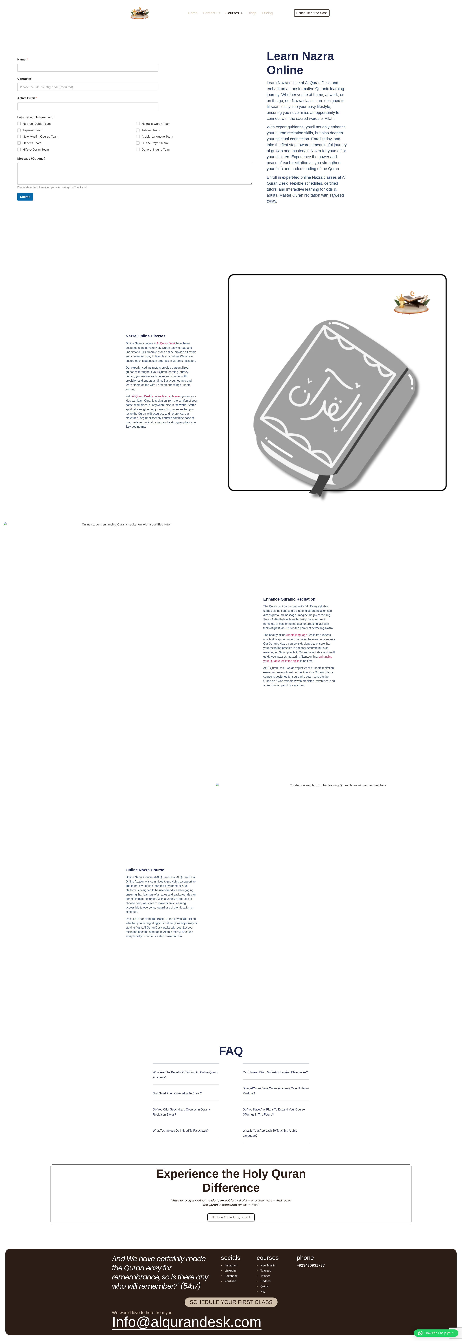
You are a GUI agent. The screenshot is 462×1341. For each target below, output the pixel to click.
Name (22, 59)
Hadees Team (32, 143)
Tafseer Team (151, 130)
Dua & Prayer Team (155, 143)
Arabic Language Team (157, 136)
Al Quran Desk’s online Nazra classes (156, 396)
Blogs (252, 13)
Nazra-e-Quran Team (156, 123)
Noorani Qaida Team (37, 123)
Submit (25, 197)
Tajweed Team (32, 130)
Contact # (24, 79)
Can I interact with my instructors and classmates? (275, 1072)
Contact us (211, 13)
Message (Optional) (31, 158)
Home (192, 13)
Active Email (27, 98)
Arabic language (296, 634)
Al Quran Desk (166, 343)
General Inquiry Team (156, 149)
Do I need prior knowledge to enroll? (177, 1093)
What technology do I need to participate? (181, 1130)
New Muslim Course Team (40, 136)
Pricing (267, 13)
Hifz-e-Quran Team (36, 149)
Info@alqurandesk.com (186, 1322)
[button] (234, 13)
